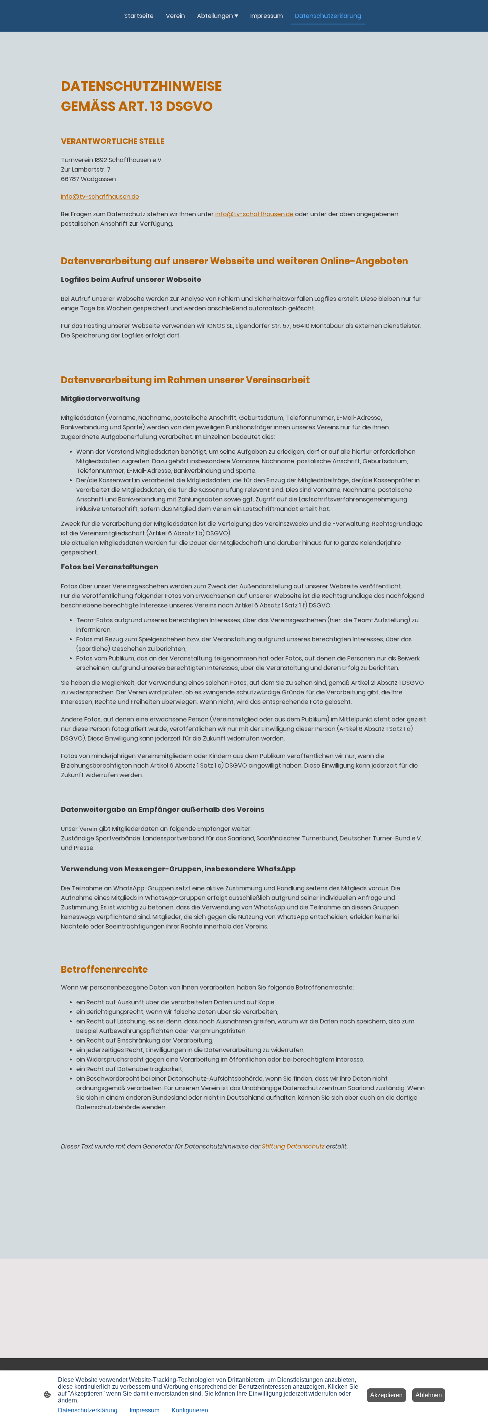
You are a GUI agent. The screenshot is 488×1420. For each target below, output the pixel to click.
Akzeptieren (386, 1395)
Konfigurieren (190, 1410)
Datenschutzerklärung (87, 1410)
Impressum (144, 1410)
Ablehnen (429, 1395)
